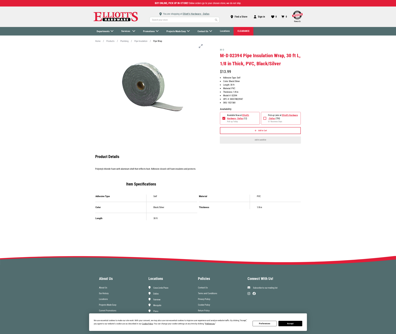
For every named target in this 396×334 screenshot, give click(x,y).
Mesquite (157, 305)
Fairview (156, 299)
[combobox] (184, 20)
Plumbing (124, 41)
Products (110, 41)
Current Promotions (107, 310)
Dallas (156, 293)
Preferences (264, 324)
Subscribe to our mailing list (265, 288)
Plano (155, 311)
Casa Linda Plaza (160, 288)
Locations (103, 299)
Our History (104, 293)
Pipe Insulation (140, 41)
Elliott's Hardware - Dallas (196, 13)
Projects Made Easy (107, 305)
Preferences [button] (210, 324)
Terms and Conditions (207, 293)
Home (98, 41)
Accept (290, 324)
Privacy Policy (204, 299)
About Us (103, 287)
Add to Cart (262, 130)
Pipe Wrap (157, 41)
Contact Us (203, 287)
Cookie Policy (204, 305)
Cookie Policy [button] (147, 324)
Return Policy (204, 310)
